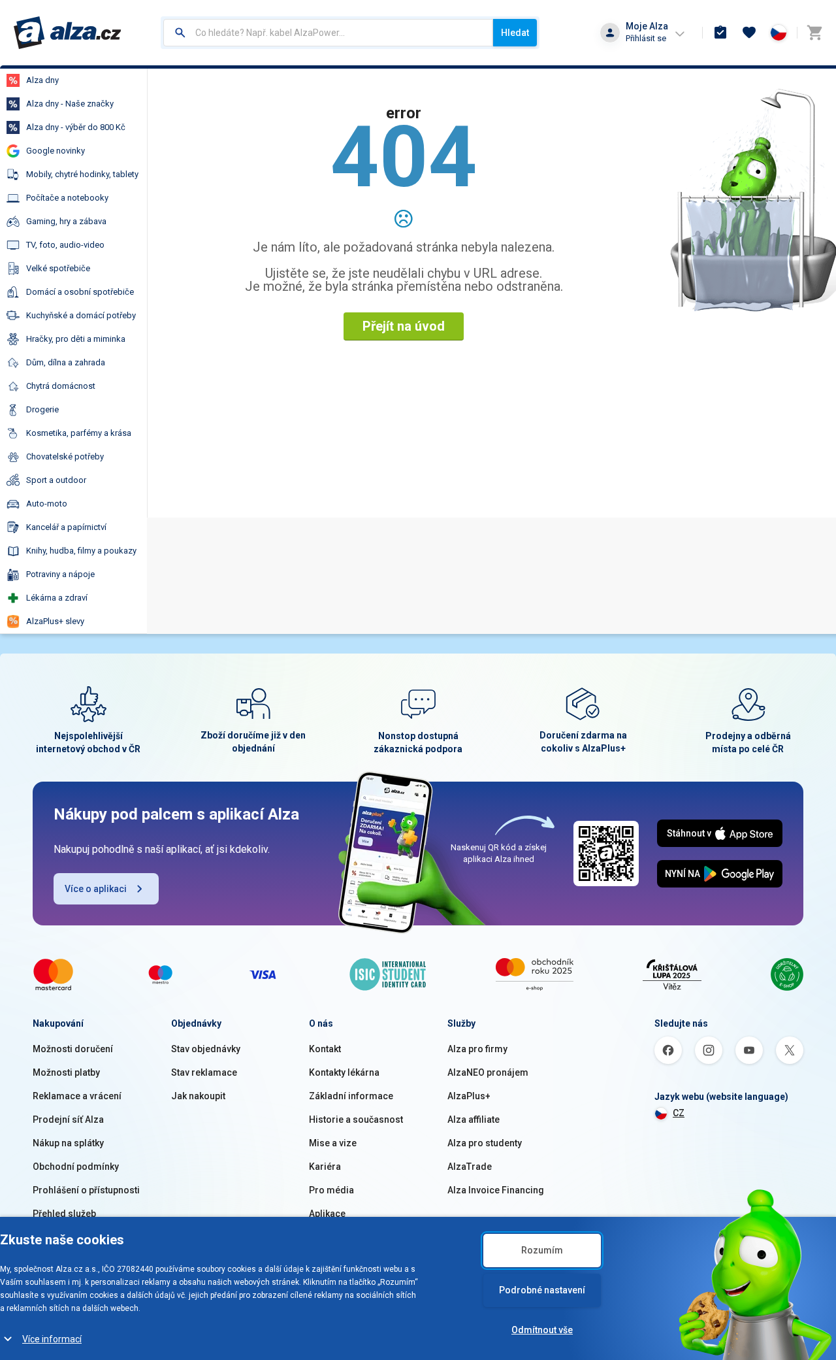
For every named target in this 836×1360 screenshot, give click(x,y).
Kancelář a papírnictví (66, 527)
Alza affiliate (473, 1119)
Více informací (52, 1339)
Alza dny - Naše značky (70, 103)
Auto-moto (46, 503)
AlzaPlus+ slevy (55, 621)
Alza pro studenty (484, 1143)
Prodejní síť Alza (68, 1119)
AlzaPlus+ (468, 1096)
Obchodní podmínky (76, 1166)
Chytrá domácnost (60, 386)
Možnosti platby (66, 1072)
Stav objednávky (205, 1049)
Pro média (331, 1190)
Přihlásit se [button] (646, 38)
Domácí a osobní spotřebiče (80, 292)
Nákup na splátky (68, 1143)
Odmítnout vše (542, 1330)
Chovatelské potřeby (65, 456)
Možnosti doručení (73, 1049)
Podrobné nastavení (542, 1290)
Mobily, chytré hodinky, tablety (82, 174)
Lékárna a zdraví (57, 598)
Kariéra (325, 1166)
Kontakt (325, 1049)
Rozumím (542, 1250)
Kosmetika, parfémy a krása (78, 433)
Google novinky (55, 151)
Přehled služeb (64, 1213)
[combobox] (328, 32)
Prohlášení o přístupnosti (86, 1190)
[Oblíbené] (749, 33)
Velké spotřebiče (58, 268)
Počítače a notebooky (67, 198)
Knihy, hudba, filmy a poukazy (81, 551)
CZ (678, 1113)
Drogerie (42, 409)
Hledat (515, 32)
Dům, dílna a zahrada (65, 362)
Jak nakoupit (198, 1096)
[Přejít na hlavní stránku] (67, 32)
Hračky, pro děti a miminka (75, 339)
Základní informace (351, 1096)
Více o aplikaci (96, 889)
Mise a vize (333, 1143)
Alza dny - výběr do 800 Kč (75, 127)
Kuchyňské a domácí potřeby (81, 315)
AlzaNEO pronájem (487, 1072)
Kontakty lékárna (344, 1072)
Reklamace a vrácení (77, 1096)
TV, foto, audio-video (65, 245)
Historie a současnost (356, 1119)
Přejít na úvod (403, 326)
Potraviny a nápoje (60, 574)
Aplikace (327, 1213)
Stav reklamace (204, 1072)
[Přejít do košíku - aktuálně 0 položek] (814, 33)
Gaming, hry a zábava (66, 221)
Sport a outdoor (56, 480)
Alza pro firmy (477, 1049)
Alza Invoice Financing (495, 1190)
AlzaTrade (469, 1166)
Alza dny (42, 80)
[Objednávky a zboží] (720, 33)
